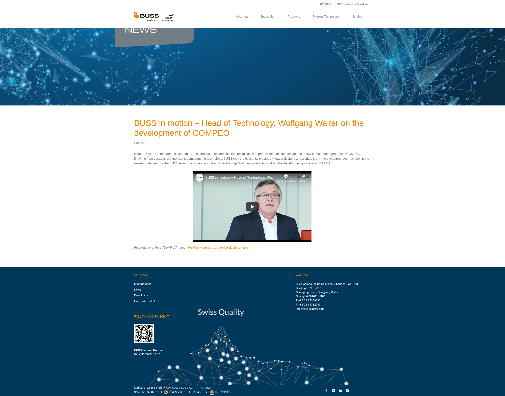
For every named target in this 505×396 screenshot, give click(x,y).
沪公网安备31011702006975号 (188, 391)
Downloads (141, 295)
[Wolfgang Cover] (252, 171)
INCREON (205, 387)
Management (142, 283)
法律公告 (139, 387)
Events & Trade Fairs (147, 301)
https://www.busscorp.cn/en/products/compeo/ (217, 247)
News (137, 289)
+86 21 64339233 (309, 300)
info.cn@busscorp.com (310, 308)
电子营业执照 (223, 391)
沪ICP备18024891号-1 (148, 391)
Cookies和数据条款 (159, 387)
